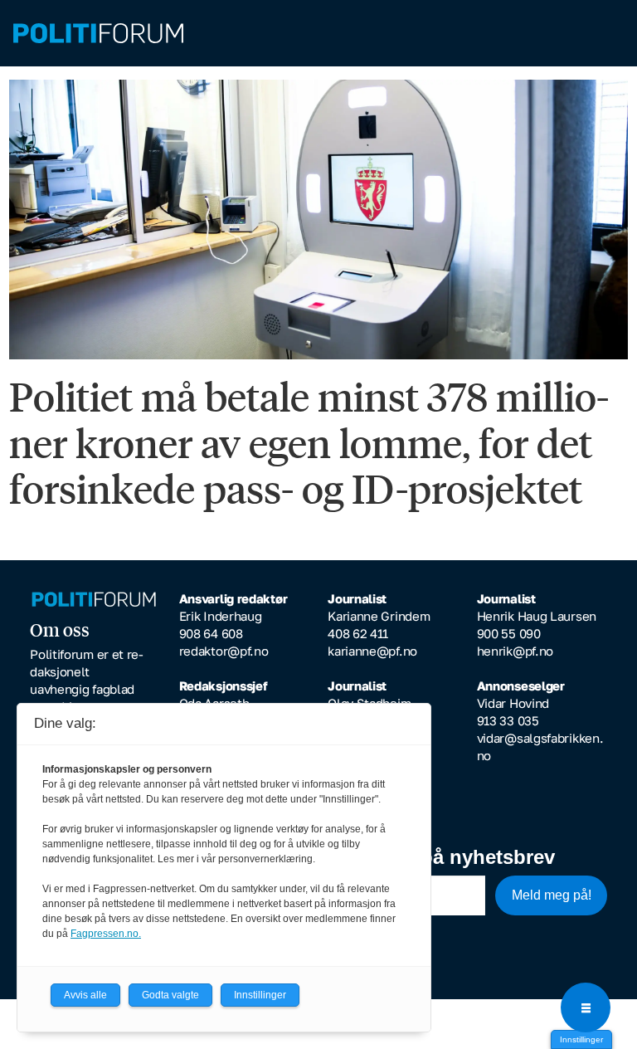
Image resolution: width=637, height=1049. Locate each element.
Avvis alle (85, 995)
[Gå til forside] (318, 33)
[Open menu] (585, 1007)
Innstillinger (581, 1039)
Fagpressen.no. (106, 933)
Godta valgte (170, 995)
